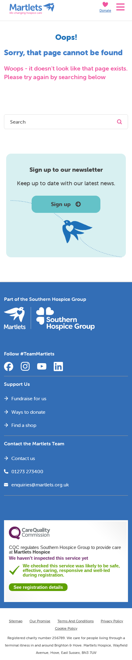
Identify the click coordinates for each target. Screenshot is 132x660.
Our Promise (39, 621)
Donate (105, 10)
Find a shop (23, 425)
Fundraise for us (28, 398)
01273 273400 (27, 471)
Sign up (61, 204)
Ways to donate (28, 412)
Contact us (23, 458)
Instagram (25, 366)
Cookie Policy (66, 628)
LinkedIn (58, 366)
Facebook (8, 366)
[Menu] (119, 7)
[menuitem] (66, 398)
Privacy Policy (112, 621)
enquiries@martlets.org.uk (40, 485)
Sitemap (15, 621)
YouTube (41, 366)
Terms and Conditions (75, 621)
